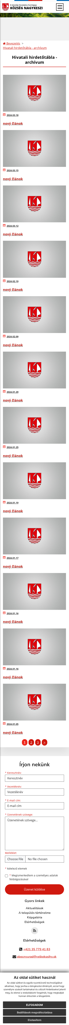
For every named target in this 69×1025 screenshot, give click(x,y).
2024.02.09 (12, 336)
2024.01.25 (12, 447)
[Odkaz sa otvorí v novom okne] (34, 930)
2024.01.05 (12, 724)
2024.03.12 (12, 225)
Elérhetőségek (34, 922)
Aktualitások (34, 908)
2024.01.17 (12, 558)
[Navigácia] (59, 7)
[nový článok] (34, 93)
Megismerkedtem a (33, 877)
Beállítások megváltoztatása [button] (34, 1012)
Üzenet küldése (34, 889)
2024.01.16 (12, 613)
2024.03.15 (12, 170)
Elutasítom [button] (34, 1020)
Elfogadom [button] (34, 1004)
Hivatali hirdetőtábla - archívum (25, 48)
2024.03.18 (12, 115)
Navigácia (11, 6)
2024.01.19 (12, 502)
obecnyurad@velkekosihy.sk (36, 957)
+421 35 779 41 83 (36, 949)
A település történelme (35, 913)
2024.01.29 (12, 392)
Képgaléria (34, 917)
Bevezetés (13, 43)
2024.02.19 (12, 281)
